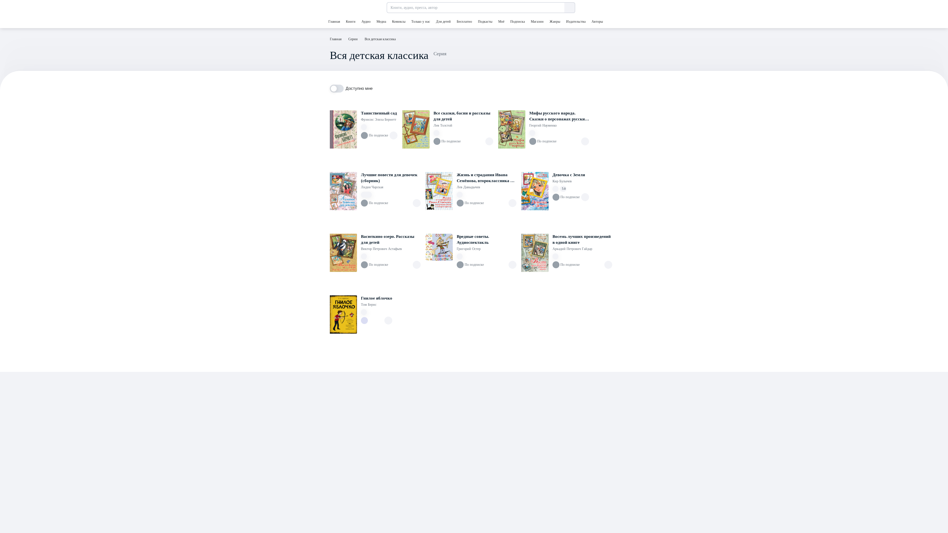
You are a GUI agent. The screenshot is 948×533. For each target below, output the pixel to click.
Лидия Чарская (372, 187)
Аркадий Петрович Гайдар (572, 249)
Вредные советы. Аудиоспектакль (473, 239)
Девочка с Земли (569, 174)
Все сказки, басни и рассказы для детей (462, 116)
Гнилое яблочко (376, 298)
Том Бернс (368, 304)
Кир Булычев (562, 181)
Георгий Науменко (543, 125)
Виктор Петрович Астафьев (381, 249)
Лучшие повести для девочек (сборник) (389, 177)
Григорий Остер (469, 249)
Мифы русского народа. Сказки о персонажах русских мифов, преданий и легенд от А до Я (558, 116)
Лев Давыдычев (468, 187)
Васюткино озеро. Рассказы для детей (387, 239)
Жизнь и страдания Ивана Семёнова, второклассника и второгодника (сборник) (485, 178)
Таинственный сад (379, 113)
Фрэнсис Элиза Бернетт (378, 119)
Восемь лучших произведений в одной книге (582, 239)
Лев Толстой (443, 125)
